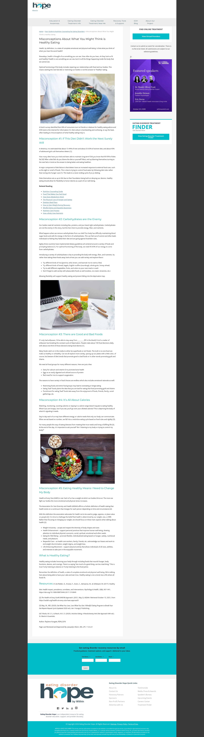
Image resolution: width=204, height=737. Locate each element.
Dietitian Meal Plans (50, 202)
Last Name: (99, 656)
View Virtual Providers (151, 36)
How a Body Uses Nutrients (53, 213)
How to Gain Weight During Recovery (56, 205)
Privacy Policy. (122, 724)
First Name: (86, 656)
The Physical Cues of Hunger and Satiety (57, 200)
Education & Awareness (54, 22)
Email (111, 656)
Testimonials (143, 688)
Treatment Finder (145, 705)
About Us (35, 10)
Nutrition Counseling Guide (53, 191)
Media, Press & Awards (147, 691)
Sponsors (113, 698)
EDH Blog (136, 22)
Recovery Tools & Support (119, 22)
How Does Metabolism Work (53, 197)
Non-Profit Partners (117, 701)
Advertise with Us (116, 705)
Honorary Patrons (116, 694)
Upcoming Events (145, 698)
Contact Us (113, 691)
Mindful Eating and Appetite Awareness (57, 208)
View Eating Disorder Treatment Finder (151, 137)
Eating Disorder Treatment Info (74, 22)
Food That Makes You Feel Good (54, 194)
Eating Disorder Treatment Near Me (97, 22)
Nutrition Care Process (51, 210)
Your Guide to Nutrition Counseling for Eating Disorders (65, 31)
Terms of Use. (133, 724)
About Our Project (150, 22)
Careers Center (144, 701)
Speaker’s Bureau (145, 694)
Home (41, 31)
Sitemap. (113, 724)
